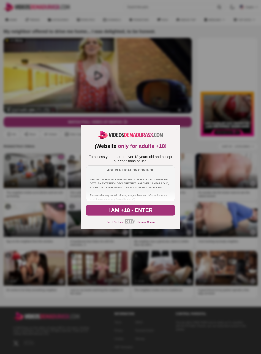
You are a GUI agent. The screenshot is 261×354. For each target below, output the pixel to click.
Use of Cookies (114, 222)
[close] (177, 128)
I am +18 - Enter (130, 210)
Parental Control (146, 222)
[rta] (130, 223)
